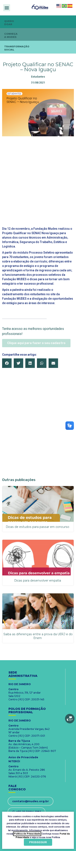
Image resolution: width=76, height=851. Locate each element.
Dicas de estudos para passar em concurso (38, 527)
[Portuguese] (64, 6)
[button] (6, 7)
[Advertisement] (38, 179)
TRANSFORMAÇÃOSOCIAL (16, 48)
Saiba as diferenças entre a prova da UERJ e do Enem (38, 636)
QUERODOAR (9, 23)
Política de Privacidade (27, 833)
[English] (59, 6)
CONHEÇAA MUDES (11, 35)
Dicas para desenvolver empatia (38, 580)
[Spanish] (70, 6)
